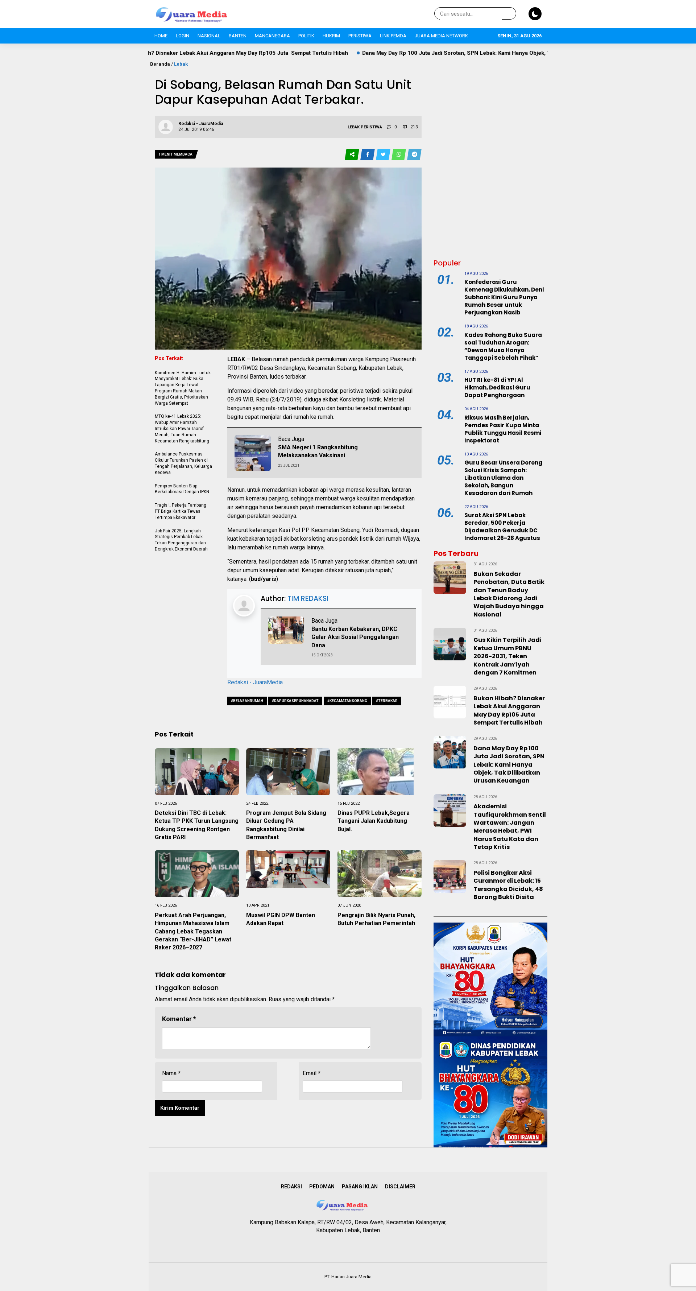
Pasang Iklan (360, 1186)
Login (182, 35)
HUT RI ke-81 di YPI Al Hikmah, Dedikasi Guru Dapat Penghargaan (497, 387)
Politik (306, 35)
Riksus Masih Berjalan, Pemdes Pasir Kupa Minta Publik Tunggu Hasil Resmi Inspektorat (502, 429)
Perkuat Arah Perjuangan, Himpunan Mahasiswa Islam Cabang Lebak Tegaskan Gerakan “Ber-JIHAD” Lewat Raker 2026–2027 (193, 931)
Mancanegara (272, 35)
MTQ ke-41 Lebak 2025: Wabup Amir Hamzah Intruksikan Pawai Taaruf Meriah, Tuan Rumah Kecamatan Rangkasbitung (182, 428)
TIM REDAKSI (307, 598)
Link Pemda (393, 35)
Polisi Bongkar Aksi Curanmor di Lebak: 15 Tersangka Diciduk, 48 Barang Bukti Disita (508, 885)
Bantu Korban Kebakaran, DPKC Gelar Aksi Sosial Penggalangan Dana (355, 637)
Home (160, 35)
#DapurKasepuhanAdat (295, 701)
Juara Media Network (441, 35)
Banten (237, 35)
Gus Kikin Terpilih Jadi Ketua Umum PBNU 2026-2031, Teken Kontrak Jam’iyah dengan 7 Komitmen (507, 656)
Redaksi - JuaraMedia (255, 682)
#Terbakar (387, 701)
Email (311, 1073)
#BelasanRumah (247, 701)
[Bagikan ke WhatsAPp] (399, 154)
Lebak (181, 64)
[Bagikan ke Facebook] (368, 154)
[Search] (509, 14)
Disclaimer (400, 1186)
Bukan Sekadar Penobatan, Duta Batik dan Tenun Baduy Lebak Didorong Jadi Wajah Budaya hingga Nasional (508, 594)
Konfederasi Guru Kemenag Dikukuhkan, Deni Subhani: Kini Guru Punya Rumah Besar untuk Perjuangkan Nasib (504, 297)
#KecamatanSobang (347, 701)
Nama (171, 1073)
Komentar (179, 1019)
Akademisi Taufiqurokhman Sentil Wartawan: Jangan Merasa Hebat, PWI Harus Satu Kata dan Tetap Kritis (509, 826)
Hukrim (331, 35)
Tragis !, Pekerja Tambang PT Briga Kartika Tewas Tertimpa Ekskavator (181, 511)
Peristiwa (360, 35)
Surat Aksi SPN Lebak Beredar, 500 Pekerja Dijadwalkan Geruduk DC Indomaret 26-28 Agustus (502, 526)
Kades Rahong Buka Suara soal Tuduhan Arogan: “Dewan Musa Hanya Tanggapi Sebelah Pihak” (503, 346)
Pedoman (322, 1186)
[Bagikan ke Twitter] (384, 154)
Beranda (160, 64)
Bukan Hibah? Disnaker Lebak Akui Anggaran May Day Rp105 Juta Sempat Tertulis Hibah (162, 53)
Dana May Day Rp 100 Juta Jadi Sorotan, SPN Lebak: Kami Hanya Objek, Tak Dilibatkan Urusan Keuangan (424, 53)
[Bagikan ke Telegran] (414, 154)
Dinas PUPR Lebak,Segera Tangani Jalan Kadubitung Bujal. (373, 821)
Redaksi (291, 1186)
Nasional (209, 35)
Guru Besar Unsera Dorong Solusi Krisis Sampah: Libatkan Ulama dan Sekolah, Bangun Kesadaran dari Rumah (503, 478)
